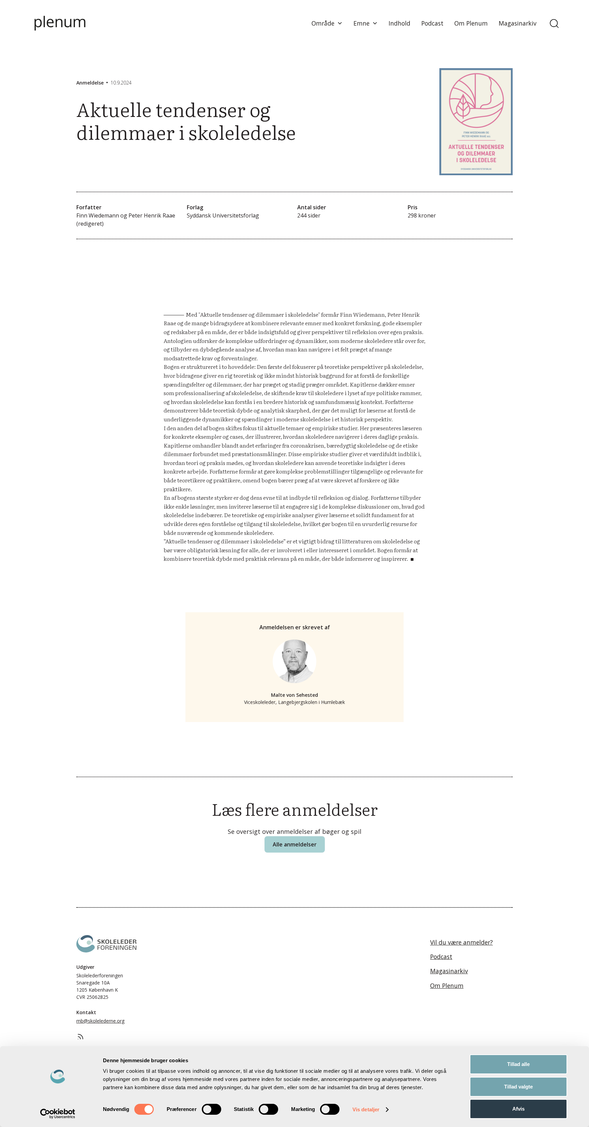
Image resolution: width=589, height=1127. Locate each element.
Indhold (399, 23)
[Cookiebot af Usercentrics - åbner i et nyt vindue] (58, 1114)
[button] (327, 23)
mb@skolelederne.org (100, 1021)
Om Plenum (471, 23)
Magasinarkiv (518, 23)
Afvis (518, 1109)
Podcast (432, 23)
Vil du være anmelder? (461, 942)
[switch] (211, 1109)
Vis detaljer (365, 1109)
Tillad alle (518, 1064)
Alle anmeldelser (295, 844)
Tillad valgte (518, 1087)
